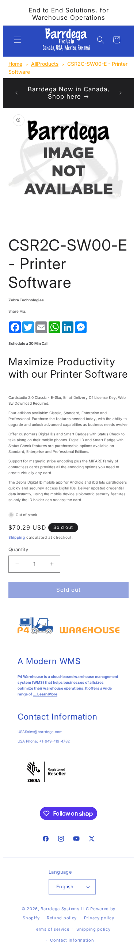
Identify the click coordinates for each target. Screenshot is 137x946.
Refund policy (62, 917)
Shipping (16, 537)
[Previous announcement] (16, 93)
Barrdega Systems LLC (65, 908)
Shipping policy (93, 929)
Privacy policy (99, 917)
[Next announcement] (121, 93)
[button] (17, 40)
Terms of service (51, 929)
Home (15, 64)
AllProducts (44, 64)
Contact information (72, 940)
